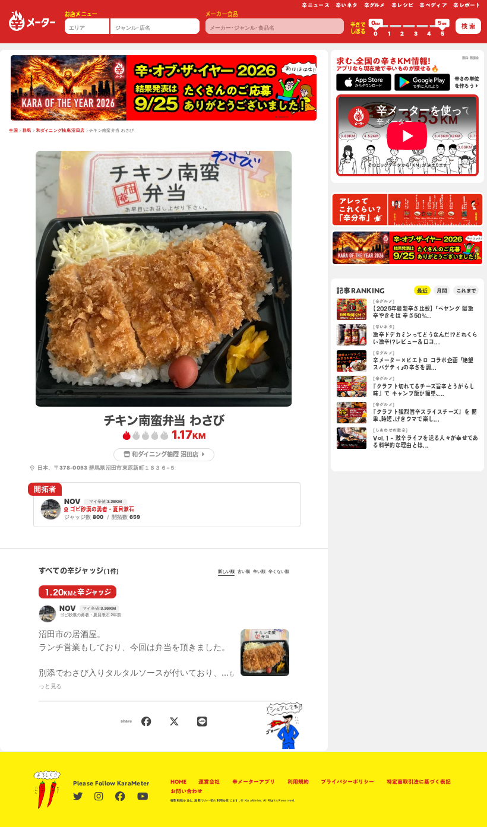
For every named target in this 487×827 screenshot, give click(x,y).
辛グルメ (374, 5)
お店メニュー (81, 14)
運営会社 (209, 781)
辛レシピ (402, 5)
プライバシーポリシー (347, 781)
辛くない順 (278, 571)
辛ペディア (433, 5)
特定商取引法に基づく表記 (419, 781)
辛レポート (467, 5)
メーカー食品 (222, 14)
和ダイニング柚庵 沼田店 (60, 130)
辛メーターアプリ (253, 781)
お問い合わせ (186, 791)
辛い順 (259, 571)
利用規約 (298, 781)
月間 (442, 290)
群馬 (27, 130)
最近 (422, 290)
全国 (13, 130)
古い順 (244, 571)
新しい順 (226, 571)
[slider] (376, 26)
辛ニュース (316, 5)
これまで (466, 290)
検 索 (468, 26)
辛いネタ (347, 5)
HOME (178, 781)
